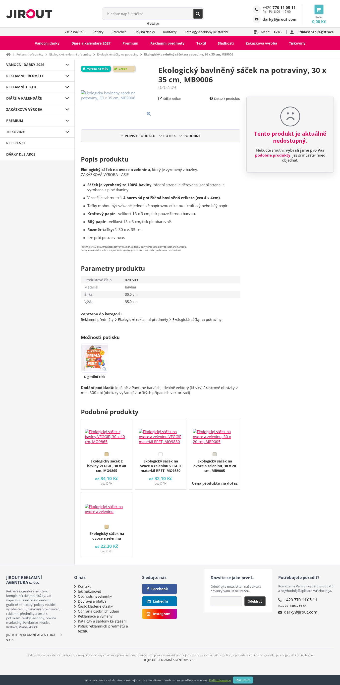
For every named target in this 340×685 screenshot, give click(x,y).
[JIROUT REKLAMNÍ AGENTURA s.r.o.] (29, 13)
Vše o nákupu (74, 32)
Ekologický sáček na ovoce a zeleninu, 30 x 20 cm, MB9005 (214, 466)
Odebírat (255, 601)
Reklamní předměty (167, 43)
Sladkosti (226, 43)
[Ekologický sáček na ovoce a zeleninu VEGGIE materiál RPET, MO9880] (160, 435)
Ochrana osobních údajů (98, 611)
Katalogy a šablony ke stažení (206, 32)
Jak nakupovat (89, 591)
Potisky (98, 32)
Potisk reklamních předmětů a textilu (103, 628)
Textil (201, 43)
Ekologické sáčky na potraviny (117, 54)
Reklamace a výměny (95, 616)
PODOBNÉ (192, 135)
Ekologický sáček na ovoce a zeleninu (106, 536)
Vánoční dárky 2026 (25, 64)
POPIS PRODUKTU (140, 135)
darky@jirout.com (300, 612)
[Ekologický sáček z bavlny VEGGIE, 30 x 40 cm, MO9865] (106, 435)
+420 (279, 7)
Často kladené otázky (95, 606)
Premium (130, 43)
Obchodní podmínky (95, 596)
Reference (119, 32)
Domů (8, 54)
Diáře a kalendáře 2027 (91, 43)
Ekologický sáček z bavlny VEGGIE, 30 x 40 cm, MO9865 (106, 466)
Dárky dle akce (20, 154)
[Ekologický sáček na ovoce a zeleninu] (106, 507)
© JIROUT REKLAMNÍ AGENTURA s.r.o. (170, 660)
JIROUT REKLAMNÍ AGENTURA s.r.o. (31, 637)
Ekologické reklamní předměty (70, 54)
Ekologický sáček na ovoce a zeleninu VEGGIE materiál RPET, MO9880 (161, 466)
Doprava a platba (92, 601)
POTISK (169, 135)
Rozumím (243, 680)
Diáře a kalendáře (24, 98)
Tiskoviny (297, 43)
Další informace (220, 680)
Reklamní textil (21, 87)
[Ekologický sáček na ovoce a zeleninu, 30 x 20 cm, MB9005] (214, 435)
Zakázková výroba (261, 43)
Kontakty (170, 32)
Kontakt (84, 586)
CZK (277, 32)
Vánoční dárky (47, 43)
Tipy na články (144, 32)
